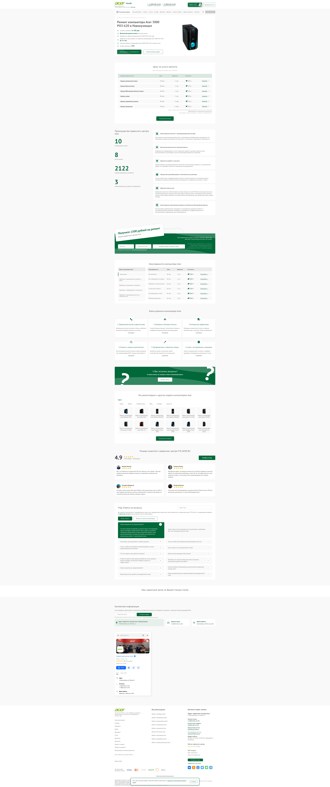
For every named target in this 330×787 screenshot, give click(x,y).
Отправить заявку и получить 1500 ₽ (169, 246)
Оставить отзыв (207, 458)
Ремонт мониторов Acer (159, 735)
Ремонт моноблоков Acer (159, 717)
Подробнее (131, 332)
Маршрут (122, 667)
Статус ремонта (210, 12)
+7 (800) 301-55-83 (155, 4)
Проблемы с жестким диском (157, 284)
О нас (150, 12)
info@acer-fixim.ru (193, 729)
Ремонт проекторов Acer (159, 725)
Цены (144, 12)
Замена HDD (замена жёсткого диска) (131, 91)
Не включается (153, 274)
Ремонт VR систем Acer (158, 732)
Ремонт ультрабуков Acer (159, 739)
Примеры (118, 726)
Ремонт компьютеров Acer (159, 721)
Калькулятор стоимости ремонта (124, 750)
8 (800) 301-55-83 (193, 725)
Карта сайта (118, 761)
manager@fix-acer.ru (194, 734)
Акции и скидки (177, 12)
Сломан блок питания (155, 288)
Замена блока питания (127, 86)
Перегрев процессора (155, 298)
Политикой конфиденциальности (150, 617)
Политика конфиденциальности (165, 776)
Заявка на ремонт (188, 12)
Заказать (204, 81)
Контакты (197, 12)
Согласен (193, 781)
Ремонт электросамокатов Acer (161, 742)
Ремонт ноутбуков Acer (159, 714)
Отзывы (156, 12)
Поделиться (189, 767)
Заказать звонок (165, 379)
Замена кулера (125, 96)
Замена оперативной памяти (129, 101)
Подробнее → (204, 274)
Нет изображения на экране (156, 279)
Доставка (162, 12)
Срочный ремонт (137, 12)
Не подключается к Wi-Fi (155, 293)
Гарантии (168, 12)
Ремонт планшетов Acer (159, 728)
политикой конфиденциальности (139, 249)
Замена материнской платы (129, 81)
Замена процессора (126, 106)
